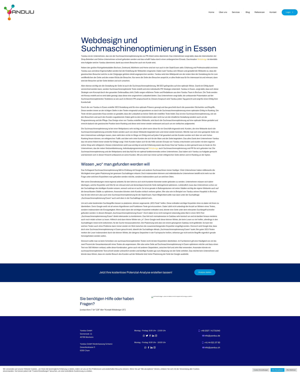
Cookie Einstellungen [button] (261, 370)
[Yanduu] (19, 12)
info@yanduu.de (212, 336)
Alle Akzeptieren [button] (277, 370)
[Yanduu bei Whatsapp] (144, 335)
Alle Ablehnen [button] (291, 370)
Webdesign (202, 59)
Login (288, 12)
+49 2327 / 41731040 (210, 330)
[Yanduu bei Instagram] (156, 335)
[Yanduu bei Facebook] (150, 335)
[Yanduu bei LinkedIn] (153, 335)
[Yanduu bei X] (147, 335)
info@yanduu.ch (212, 347)
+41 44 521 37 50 (212, 342)
